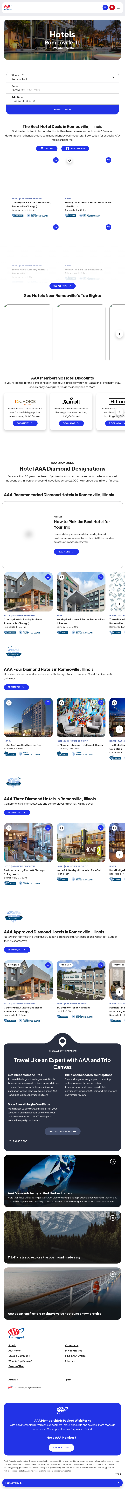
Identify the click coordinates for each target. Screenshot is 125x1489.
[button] (32, 200)
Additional (18, 96)
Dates (15, 86)
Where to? (18, 75)
